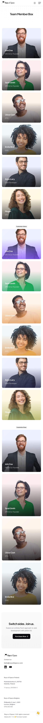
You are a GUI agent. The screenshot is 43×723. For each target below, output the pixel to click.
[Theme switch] (34, 3)
